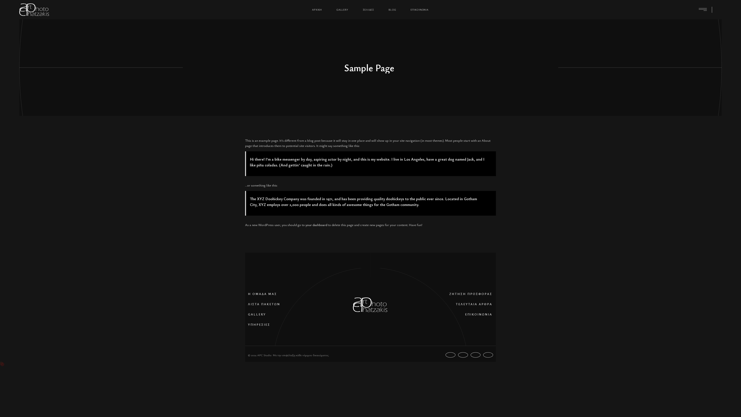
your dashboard (316, 225)
